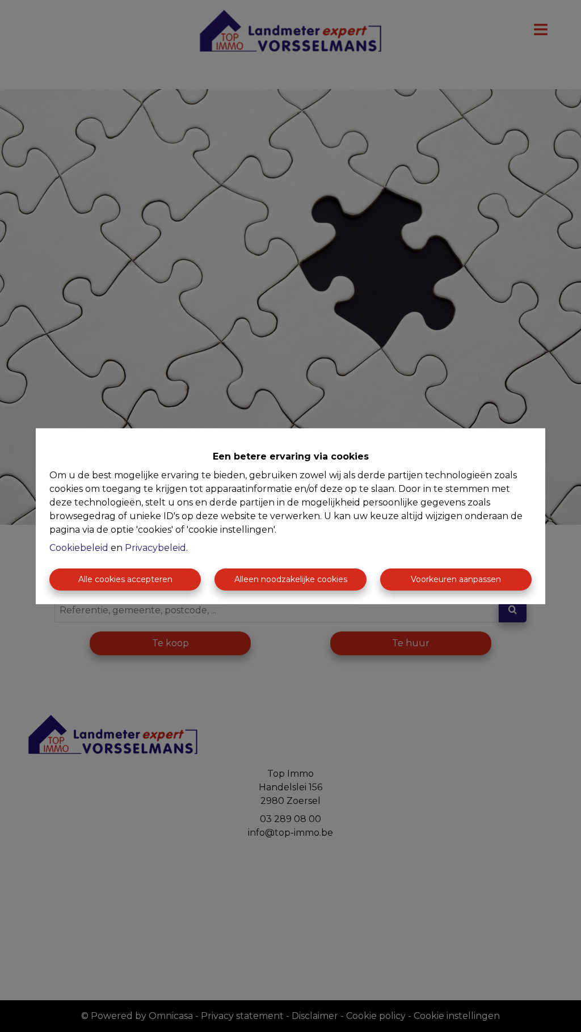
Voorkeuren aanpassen (456, 579)
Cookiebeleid (78, 547)
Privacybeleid (155, 547)
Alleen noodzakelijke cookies (290, 579)
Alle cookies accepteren (125, 579)
